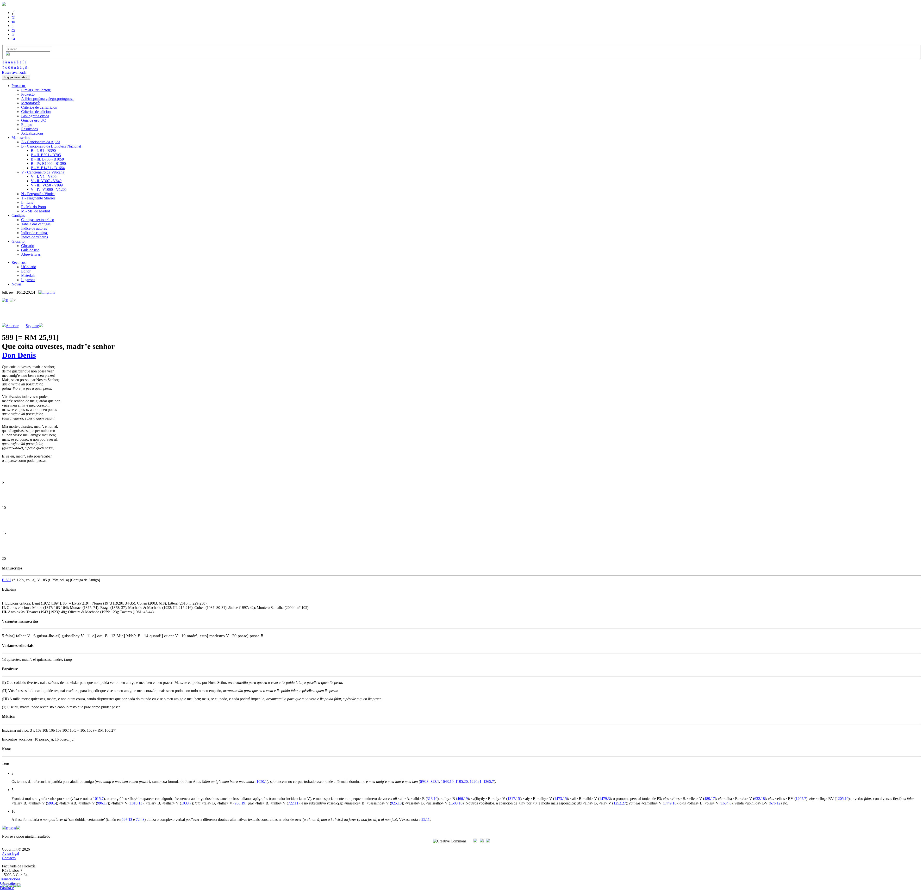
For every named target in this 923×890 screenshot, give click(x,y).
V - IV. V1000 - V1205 (49, 189)
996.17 (102, 803)
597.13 (127, 819)
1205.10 (842, 799)
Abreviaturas (31, 254)
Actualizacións (32, 133)
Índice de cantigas (34, 233)
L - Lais (27, 202)
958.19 (240, 803)
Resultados (29, 129)
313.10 (432, 799)
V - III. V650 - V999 (47, 185)
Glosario (27, 246)
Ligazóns (28, 280)
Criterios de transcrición (39, 107)
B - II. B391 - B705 (46, 155)
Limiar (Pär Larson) (36, 90)
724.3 (140, 819)
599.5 (51, 803)
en (13, 21)
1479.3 (604, 799)
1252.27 (619, 803)
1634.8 (726, 803)
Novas (16, 284)
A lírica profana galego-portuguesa (47, 99)
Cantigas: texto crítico (37, 220)
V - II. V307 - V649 (46, 181)
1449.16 (670, 803)
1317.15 (513, 799)
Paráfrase (7, 888)
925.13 (396, 803)
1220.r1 (475, 781)
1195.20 (461, 781)
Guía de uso (30, 250)
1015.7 (98, 799)
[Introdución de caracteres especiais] (8, 54)
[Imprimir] (47, 292)
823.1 (434, 781)
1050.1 (261, 781)
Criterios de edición (36, 112)
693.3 (424, 781)
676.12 (775, 803)
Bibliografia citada (35, 116)
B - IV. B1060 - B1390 (48, 163)
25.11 (425, 819)
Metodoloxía (30, 103)
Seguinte (32, 326)
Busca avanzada (14, 72)
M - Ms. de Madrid (35, 211)
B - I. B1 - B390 (43, 150)
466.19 (462, 799)
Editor (26, 271)
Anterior (12, 326)
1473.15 (560, 799)
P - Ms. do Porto (33, 207)
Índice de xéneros (34, 237)
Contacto (9, 858)
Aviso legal (10, 854)
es (13, 30)
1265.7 (488, 781)
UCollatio (28, 267)
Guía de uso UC (33, 120)
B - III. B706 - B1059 (47, 159)
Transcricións (10, 879)
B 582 (6, 580)
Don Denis (19, 355)
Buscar (11, 828)
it (12, 26)
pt (13, 17)
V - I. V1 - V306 (43, 176)
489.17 (709, 799)
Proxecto (28, 94)
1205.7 (801, 799)
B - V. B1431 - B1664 (48, 168)
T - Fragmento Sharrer (38, 198)
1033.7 (186, 803)
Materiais (28, 275)
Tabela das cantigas (35, 224)
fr (13, 34)
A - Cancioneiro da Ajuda (40, 142)
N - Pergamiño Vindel (38, 194)
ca (13, 39)
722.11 (293, 803)
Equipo (26, 125)
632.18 (759, 799)
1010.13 (136, 803)
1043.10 (447, 781)
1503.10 (456, 803)
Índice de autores (34, 228)
